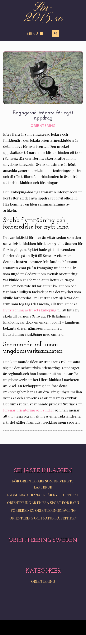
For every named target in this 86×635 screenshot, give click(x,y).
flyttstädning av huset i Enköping (29, 310)
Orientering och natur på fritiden (43, 518)
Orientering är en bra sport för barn (43, 502)
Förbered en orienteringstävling (43, 510)
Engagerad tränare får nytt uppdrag (43, 494)
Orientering (43, 126)
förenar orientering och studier (28, 410)
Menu (32, 34)
